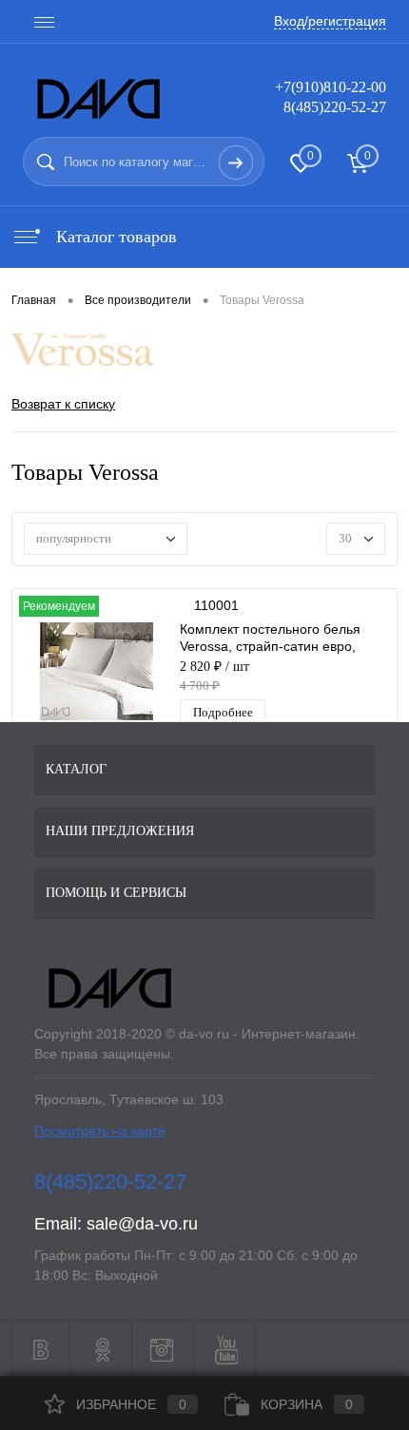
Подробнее (223, 712)
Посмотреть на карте (100, 1130)
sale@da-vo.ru (142, 1223)
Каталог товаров (114, 236)
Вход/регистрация (330, 21)
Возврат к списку (63, 403)
